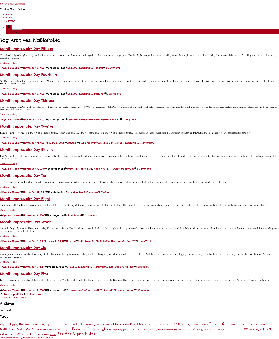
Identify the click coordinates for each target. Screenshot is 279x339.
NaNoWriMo (101, 119)
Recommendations (171, 329)
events (146, 324)
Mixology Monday (113, 142)
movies (254, 324)
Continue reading (8, 63)
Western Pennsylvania (33, 334)
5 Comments (114, 93)
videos (11, 334)
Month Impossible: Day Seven (25, 222)
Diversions (121, 324)
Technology (196, 329)
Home (9, 14)
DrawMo (73, 68)
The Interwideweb (234, 330)
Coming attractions (98, 324)
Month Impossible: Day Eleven (26, 149)
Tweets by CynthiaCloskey (13, 297)
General (72, 142)
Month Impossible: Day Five (24, 273)
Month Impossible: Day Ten (23, 175)
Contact (10, 20)
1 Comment (144, 241)
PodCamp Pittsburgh (150, 330)
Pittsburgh (96, 329)
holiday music (169, 325)
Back (18, 33)
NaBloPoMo (86, 68)
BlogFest (4, 325)
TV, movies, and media (258, 329)
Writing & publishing (76, 334)
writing (53, 334)
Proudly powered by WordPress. (37, 337)
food (162, 325)
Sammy (131, 241)
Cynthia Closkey (11, 68)
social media (185, 330)
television (209, 329)
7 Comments (129, 119)
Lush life (217, 324)
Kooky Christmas (200, 325)
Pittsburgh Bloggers (116, 329)
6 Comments (90, 215)
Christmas (56, 325)
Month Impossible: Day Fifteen (26, 49)
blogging (84, 142)
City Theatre (66, 325)
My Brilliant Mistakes (12, 3)
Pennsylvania (66, 330)
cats (80, 241)
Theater (98, 68)
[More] (9, 27)
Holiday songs (183, 324)
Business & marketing (34, 324)
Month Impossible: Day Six (23, 247)
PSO (159, 330)
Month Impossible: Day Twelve (26, 126)
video (3, 334)
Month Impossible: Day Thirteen (27, 100)
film (158, 325)
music (263, 324)
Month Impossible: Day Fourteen (28, 74)
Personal (99, 93)
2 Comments (112, 68)
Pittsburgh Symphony (134, 330)
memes (228, 325)
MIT (233, 325)
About (9, 17)
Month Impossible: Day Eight (25, 198)
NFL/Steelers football (122, 168)
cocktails (77, 324)
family (153, 325)
